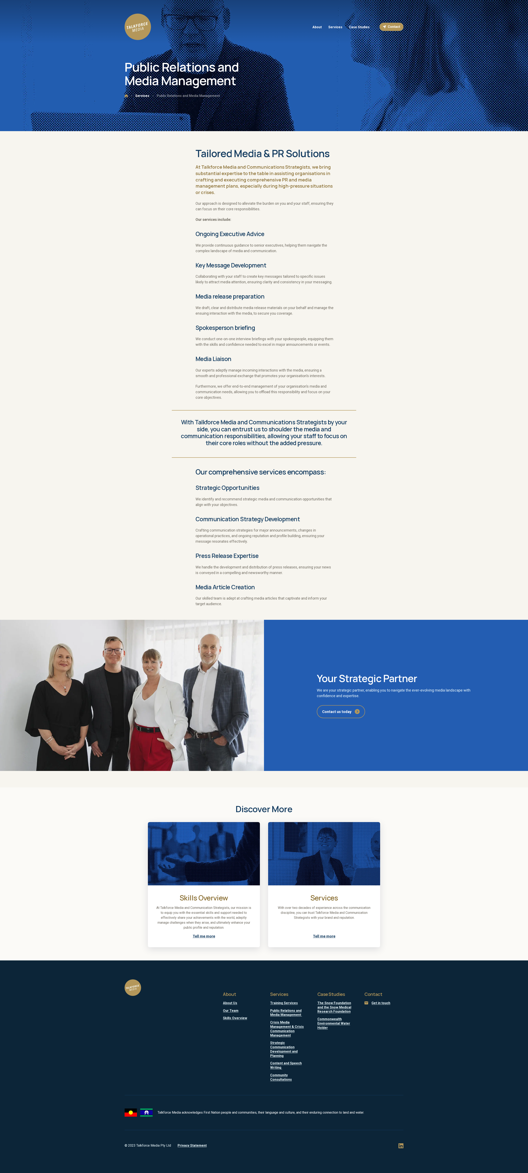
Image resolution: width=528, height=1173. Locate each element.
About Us (230, 1003)
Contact (394, 27)
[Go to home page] (126, 96)
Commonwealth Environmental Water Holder (333, 1023)
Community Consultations (281, 1077)
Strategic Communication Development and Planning (284, 1049)
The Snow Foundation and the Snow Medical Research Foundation (334, 1007)
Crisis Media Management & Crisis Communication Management (287, 1028)
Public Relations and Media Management (286, 1013)
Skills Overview (235, 1018)
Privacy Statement (192, 1145)
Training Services (284, 1003)
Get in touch (380, 1003)
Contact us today (336, 711)
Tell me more (204, 936)
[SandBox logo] (138, 27)
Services (279, 994)
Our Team (230, 1011)
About (229, 994)
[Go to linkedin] (400, 1145)
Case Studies (331, 994)
